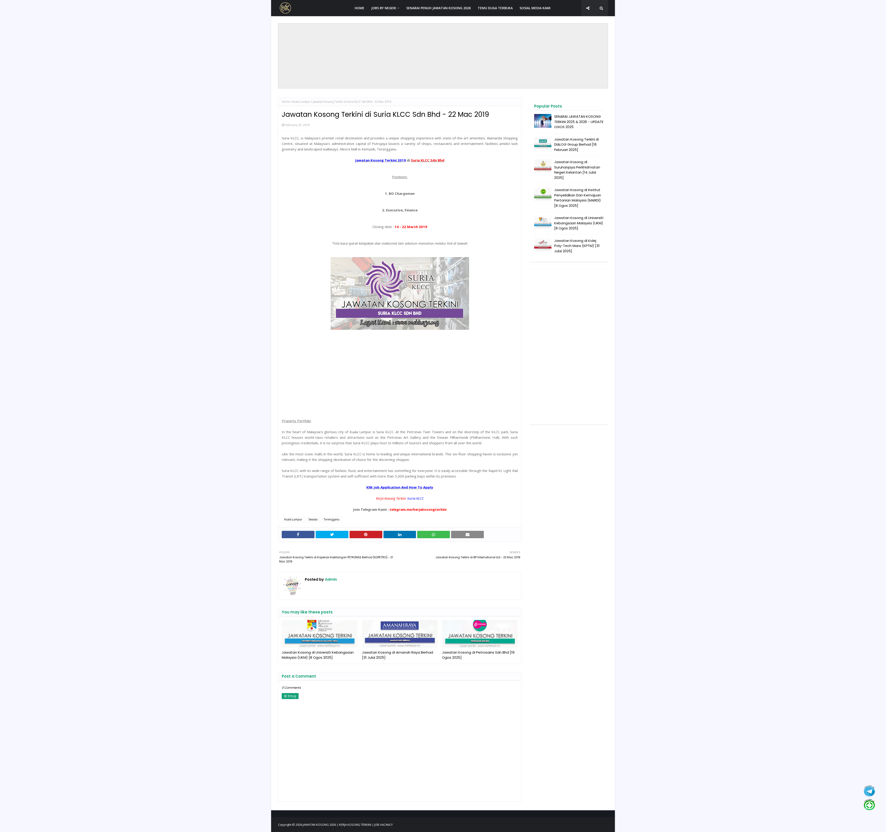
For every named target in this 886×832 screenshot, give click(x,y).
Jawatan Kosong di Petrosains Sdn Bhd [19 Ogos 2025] (478, 655)
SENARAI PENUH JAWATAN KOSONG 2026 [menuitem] (438, 8)
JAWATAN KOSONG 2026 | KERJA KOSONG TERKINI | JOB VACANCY (348, 825)
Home (286, 102)
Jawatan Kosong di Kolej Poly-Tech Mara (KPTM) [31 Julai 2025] (577, 245)
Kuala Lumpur (301, 102)
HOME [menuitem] (359, 8)
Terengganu (331, 519)
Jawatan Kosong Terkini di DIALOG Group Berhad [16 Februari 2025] (576, 144)
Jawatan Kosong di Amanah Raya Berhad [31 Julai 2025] (397, 655)
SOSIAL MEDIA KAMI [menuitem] (535, 8)
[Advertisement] (443, 56)
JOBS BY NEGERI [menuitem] (383, 8)
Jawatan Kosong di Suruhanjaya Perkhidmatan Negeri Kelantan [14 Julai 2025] (577, 169)
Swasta (312, 519)
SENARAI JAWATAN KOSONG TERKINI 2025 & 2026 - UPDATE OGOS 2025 (578, 121)
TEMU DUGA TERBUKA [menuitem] (495, 8)
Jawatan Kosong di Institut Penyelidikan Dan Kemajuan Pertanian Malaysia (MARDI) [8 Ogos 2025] (577, 197)
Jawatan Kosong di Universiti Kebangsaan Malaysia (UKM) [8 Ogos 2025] (318, 655)
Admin (330, 579)
